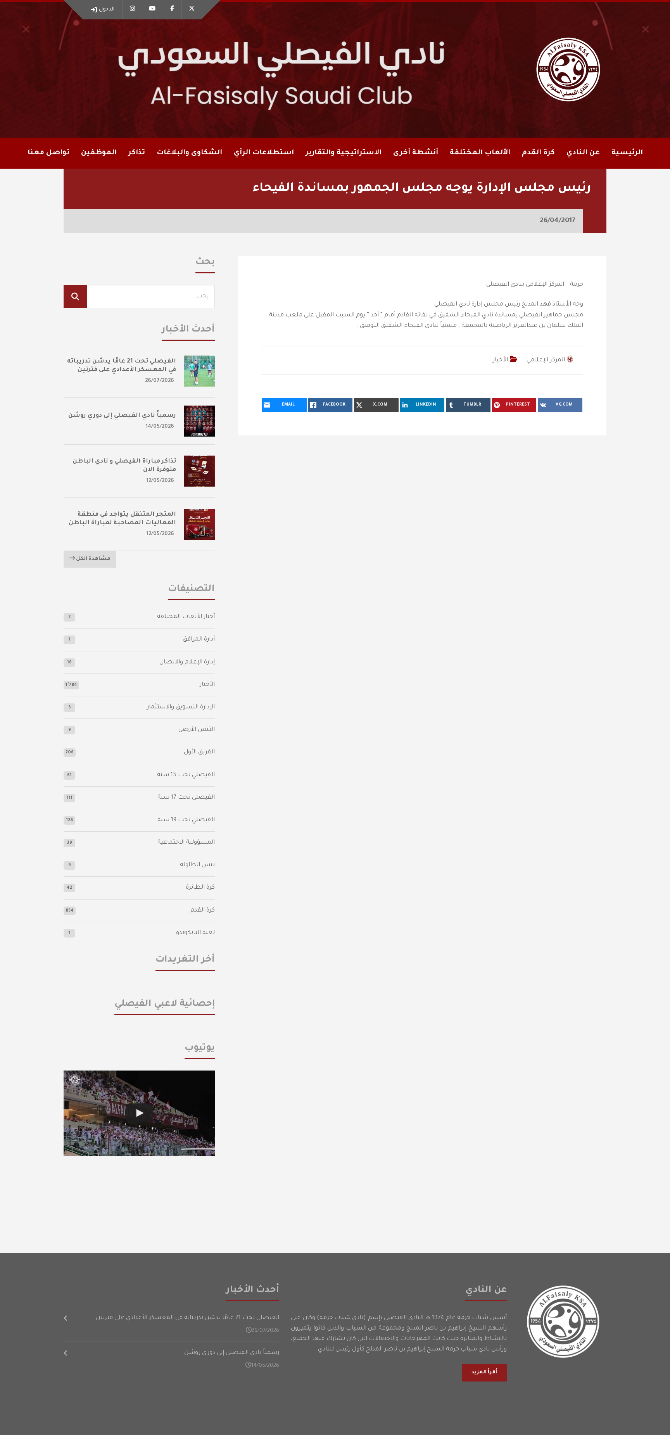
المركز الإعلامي (546, 360)
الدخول (106, 9)
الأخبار (500, 360)
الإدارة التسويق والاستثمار (181, 707)
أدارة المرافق (199, 639)
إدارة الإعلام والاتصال (187, 662)
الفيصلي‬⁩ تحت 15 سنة (186, 775)
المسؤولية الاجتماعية (186, 842)
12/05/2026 (160, 481)
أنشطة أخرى (415, 153)
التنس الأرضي (196, 730)
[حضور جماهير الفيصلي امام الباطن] (139, 1113)
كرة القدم (202, 910)
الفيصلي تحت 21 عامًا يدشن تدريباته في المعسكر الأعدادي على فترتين (187, 1318)
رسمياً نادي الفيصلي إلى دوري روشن (122, 416)
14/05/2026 (160, 427)
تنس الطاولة (197, 865)
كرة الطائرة (200, 887)
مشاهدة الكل (93, 559)
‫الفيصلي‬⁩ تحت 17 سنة (186, 797)
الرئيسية (627, 153)
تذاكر (136, 153)
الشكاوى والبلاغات (189, 153)
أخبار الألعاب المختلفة (186, 617)
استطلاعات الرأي (264, 153)
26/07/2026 (159, 381)
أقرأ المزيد (484, 1372)
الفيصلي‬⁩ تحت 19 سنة (186, 820)
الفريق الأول (199, 752)
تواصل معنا (48, 153)
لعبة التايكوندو (195, 933)
